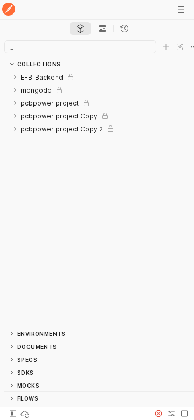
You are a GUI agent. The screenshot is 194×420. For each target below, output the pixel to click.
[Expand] (15, 77)
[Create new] (166, 46)
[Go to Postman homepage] (8, 10)
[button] (158, 413)
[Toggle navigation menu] (181, 9)
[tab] (80, 28)
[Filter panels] (11, 46)
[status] (25, 413)
